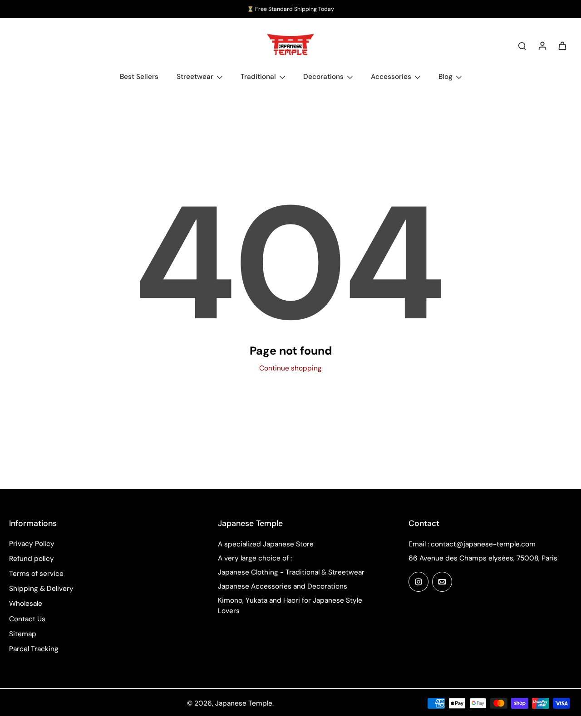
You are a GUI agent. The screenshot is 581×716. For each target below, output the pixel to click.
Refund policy (31, 558)
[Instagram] (418, 582)
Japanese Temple (243, 703)
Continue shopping (290, 368)
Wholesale (25, 603)
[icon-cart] (562, 45)
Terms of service (36, 573)
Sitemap (22, 633)
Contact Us (27, 618)
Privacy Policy (31, 543)
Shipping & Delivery (41, 588)
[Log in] (542, 45)
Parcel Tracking (34, 648)
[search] (522, 45)
